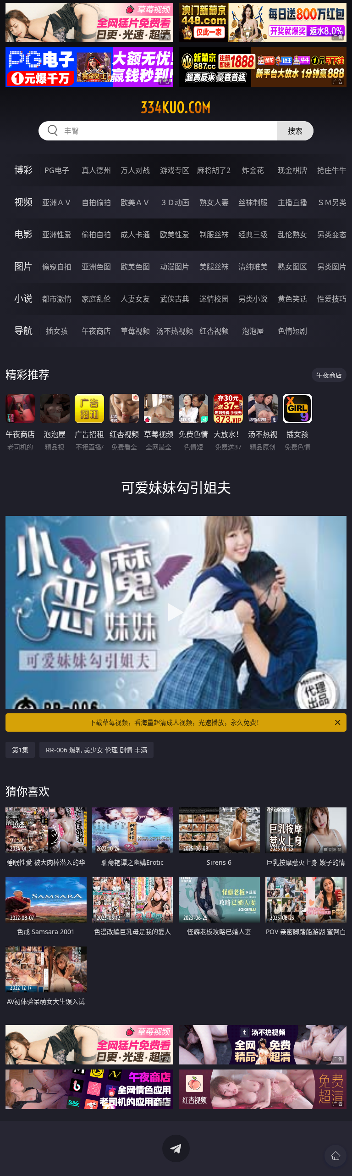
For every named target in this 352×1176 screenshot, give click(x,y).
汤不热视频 (174, 331)
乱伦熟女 (292, 235)
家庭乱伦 (96, 299)
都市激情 (57, 299)
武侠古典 (174, 299)
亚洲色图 (96, 267)
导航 (23, 331)
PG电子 (56, 170)
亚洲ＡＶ (57, 202)
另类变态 (331, 235)
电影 (23, 234)
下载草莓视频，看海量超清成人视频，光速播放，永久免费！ (176, 722)
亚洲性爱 (57, 235)
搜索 (295, 131)
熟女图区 (292, 267)
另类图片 (331, 267)
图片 (23, 266)
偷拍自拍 (96, 235)
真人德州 (96, 170)
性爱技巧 (331, 299)
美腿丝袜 (214, 267)
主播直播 (292, 202)
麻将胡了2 (214, 170)
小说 (23, 298)
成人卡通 (135, 235)
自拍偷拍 (96, 202)
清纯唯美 (253, 267)
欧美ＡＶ (135, 202)
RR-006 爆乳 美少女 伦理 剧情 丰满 (96, 749)
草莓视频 (135, 331)
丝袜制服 (253, 202)
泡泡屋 (253, 331)
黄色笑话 (292, 299)
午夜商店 (96, 331)
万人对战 (135, 170)
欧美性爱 (174, 235)
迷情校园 (214, 299)
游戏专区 (174, 170)
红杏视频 (214, 331)
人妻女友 (135, 299)
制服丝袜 (214, 235)
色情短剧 (292, 331)
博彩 (23, 170)
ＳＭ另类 (331, 202)
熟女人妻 (214, 202)
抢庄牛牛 (331, 170)
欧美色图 (135, 267)
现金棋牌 (292, 170)
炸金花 (253, 170)
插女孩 (57, 331)
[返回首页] (335, 1156)
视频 (23, 202)
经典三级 (253, 235)
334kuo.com (176, 107)
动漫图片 (174, 267)
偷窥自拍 (57, 267)
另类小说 (253, 299)
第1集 (20, 749)
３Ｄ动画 (174, 202)
